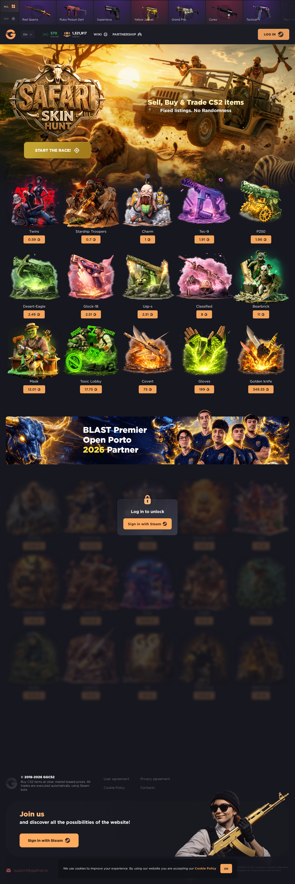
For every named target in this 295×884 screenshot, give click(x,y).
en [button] (25, 34)
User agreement (116, 779)
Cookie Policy (114, 788)
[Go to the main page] (11, 34)
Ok (226, 868)
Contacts (147, 788)
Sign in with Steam (144, 524)
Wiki (98, 34)
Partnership (124, 34)
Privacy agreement (155, 779)
